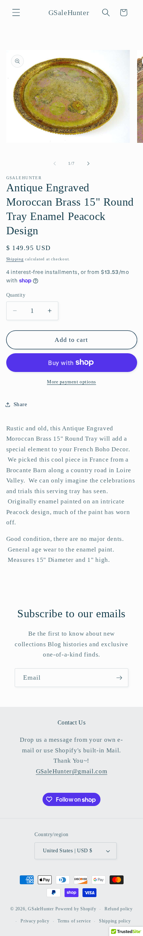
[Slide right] (88, 163)
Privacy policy (35, 921)
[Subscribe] (119, 677)
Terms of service (74, 921)
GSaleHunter (41, 909)
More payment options (71, 381)
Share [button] (20, 404)
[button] (16, 12)
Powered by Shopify (75, 909)
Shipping (15, 259)
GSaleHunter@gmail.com (71, 771)
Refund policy (118, 908)
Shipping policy (115, 921)
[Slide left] (55, 163)
